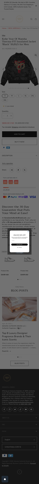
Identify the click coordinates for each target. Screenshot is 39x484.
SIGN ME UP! (19, 244)
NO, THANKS (19, 247)
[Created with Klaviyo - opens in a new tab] (20, 252)
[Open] (5, 479)
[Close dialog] (28, 231)
